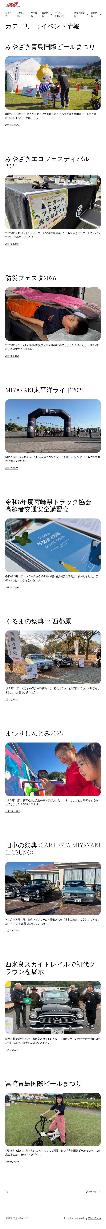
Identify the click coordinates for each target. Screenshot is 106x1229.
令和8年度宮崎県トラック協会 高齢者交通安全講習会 (51, 505)
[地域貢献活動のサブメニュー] (87, 14)
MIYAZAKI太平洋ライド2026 (44, 390)
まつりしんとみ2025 (34, 733)
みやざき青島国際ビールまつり (50, 46)
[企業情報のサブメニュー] (51, 14)
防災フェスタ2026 (30, 278)
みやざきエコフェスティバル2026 (47, 162)
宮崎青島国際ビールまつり (43, 1083)
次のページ (93, 1191)
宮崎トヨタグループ (16, 1218)
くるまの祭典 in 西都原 (38, 621)
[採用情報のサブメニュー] (100, 14)
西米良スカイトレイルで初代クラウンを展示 (50, 968)
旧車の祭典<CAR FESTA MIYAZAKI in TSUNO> (52, 848)
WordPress (94, 1218)
